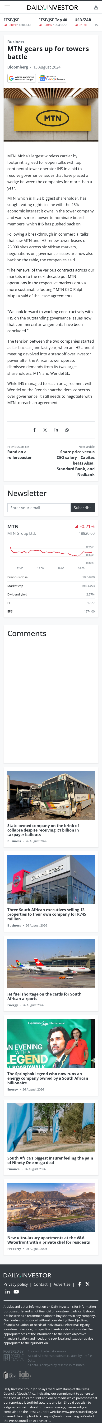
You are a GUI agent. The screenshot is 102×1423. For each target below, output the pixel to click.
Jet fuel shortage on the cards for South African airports (44, 996)
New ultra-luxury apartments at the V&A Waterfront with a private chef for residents (48, 1240)
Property (14, 1248)
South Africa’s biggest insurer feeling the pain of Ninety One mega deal (50, 1160)
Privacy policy (16, 1284)
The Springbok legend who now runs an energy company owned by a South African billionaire (47, 1078)
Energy (12, 1005)
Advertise (62, 1284)
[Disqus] (51, 699)
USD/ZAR (82, 19)
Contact (41, 1284)
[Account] (96, 7)
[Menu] (7, 7)
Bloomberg (17, 67)
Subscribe (83, 507)
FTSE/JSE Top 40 (52, 19)
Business (15, 41)
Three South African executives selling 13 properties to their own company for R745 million (46, 914)
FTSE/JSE (11, 19)
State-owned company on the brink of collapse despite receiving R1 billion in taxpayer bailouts (43, 830)
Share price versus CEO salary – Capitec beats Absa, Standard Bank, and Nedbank (76, 463)
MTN (13, 526)
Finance (13, 1169)
